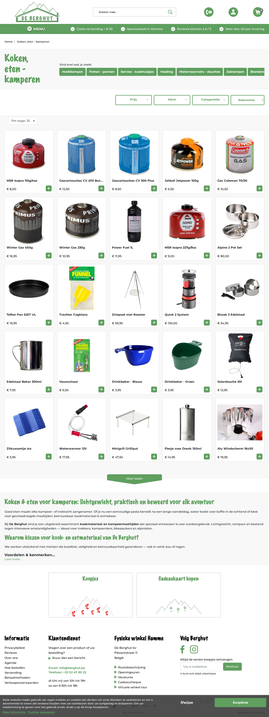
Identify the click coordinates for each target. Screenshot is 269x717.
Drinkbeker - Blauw (127, 381)
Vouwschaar (68, 381)
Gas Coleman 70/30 (232, 180)
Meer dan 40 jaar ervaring (244, 29)
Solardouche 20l (229, 381)
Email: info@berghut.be (66, 668)
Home (9, 41)
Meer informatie (14, 712)
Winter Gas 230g (72, 247)
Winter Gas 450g (20, 247)
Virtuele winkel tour (132, 687)
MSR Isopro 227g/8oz (180, 247)
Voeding (166, 71)
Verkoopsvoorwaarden (21, 682)
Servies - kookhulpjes (137, 71)
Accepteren (240, 702)
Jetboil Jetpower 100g (182, 180)
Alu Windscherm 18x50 (235, 448)
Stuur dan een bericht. (69, 658)
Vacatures (125, 677)
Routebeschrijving (131, 667)
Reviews (11, 652)
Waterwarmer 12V (73, 448)
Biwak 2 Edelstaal (231, 314)
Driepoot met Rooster (128, 314)
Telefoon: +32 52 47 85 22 (67, 672)
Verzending (13, 672)
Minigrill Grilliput (125, 448)
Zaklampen (235, 71)
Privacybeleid (15, 648)
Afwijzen (187, 702)
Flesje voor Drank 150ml (183, 448)
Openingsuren (129, 672)
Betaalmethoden (17, 677)
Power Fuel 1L (122, 247)
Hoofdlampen (72, 71)
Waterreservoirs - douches (199, 71)
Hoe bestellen (15, 667)
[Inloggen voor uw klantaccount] (233, 12)
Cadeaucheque (129, 682)
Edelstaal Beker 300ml (24, 381)
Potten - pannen (101, 71)
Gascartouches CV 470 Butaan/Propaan (89, 180)
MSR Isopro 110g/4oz (22, 180)
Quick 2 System (177, 314)
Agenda (10, 663)
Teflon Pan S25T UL (21, 314)
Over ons (11, 658)
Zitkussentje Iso (19, 448)
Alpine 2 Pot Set (229, 247)
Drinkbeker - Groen (179, 381)
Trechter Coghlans (73, 314)
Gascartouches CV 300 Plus (133, 180)
